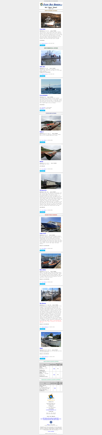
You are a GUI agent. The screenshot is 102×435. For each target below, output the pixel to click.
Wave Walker (43, 269)
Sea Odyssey (43, 303)
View (54, 368)
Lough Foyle (43, 233)
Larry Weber (44, 140)
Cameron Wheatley (45, 356)
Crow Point (42, 29)
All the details (42, 45)
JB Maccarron (43, 190)
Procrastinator (44, 95)
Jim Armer (43, 107)
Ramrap (41, 161)
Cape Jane (42, 66)
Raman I (42, 131)
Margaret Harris (45, 43)
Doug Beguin (42, 108)
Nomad (41, 348)
